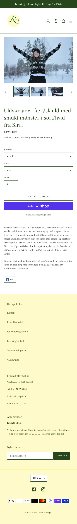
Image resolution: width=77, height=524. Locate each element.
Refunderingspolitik (17, 331)
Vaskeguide (13, 359)
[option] (21, 91)
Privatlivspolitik (15, 322)
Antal (6, 177)
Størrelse (8, 149)
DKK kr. (37, 478)
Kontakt (11, 312)
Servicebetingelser (17, 350)
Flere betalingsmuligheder (38, 214)
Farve (6, 163)
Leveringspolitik (15, 341)
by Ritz (34, 512)
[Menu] (71, 21)
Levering (25, 137)
